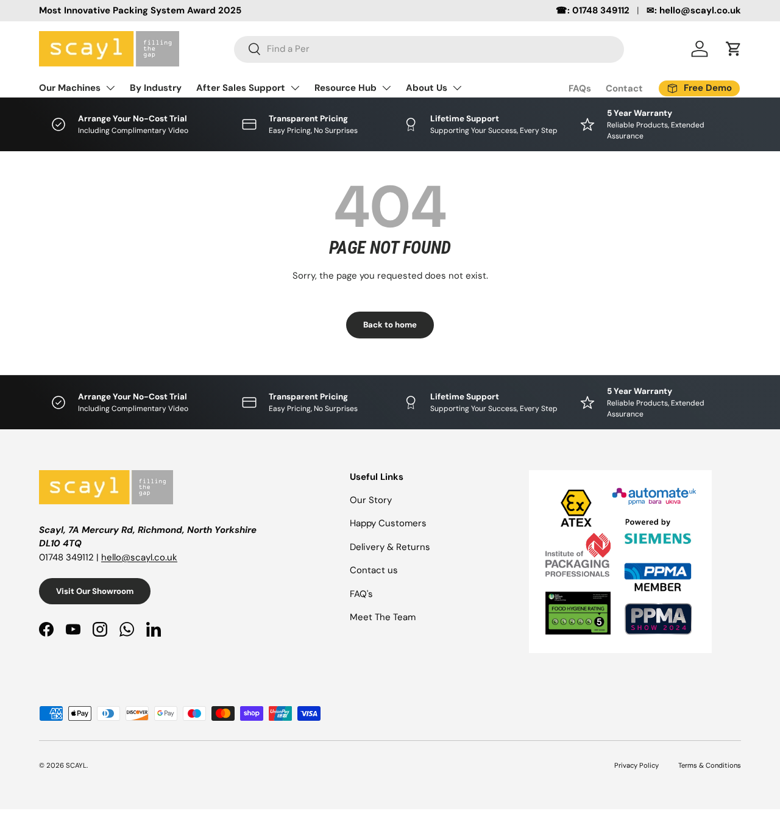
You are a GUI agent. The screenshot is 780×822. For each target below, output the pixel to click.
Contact (624, 88)
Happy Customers (388, 523)
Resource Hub (345, 88)
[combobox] (429, 48)
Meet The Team (383, 617)
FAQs (580, 88)
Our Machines (70, 88)
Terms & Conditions (709, 765)
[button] (733, 48)
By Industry (156, 88)
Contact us (374, 570)
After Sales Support (240, 88)
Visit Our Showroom (94, 591)
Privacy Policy (636, 765)
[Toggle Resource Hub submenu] (386, 87)
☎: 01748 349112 (592, 10)
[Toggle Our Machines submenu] (110, 87)
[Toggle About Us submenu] (457, 87)
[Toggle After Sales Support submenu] (295, 87)
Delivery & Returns (390, 547)
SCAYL (76, 765)
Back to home (390, 325)
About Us (426, 88)
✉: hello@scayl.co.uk (694, 10)
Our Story (371, 500)
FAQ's (361, 594)
